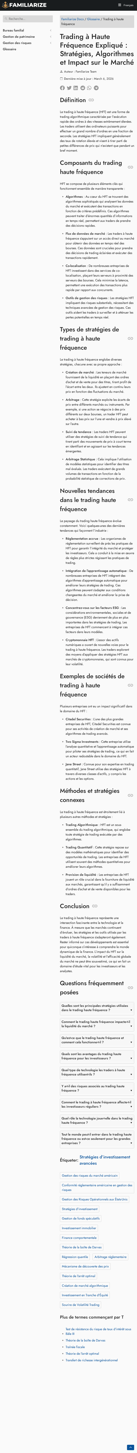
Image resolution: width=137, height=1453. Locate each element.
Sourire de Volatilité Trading (80, 1304)
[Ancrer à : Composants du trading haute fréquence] (130, 167)
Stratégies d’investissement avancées (105, 1160)
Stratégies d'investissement (79, 1209)
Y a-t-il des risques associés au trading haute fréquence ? (93, 1088)
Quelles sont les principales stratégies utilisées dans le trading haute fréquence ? (95, 1007)
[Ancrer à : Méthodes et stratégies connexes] (130, 795)
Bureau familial (13, 30)
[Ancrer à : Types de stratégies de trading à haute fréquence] (130, 339)
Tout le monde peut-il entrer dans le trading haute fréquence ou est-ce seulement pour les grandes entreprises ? (97, 1138)
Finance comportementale (79, 1237)
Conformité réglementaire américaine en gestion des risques (97, 1187)
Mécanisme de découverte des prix (85, 1266)
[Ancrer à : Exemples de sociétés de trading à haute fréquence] (130, 685)
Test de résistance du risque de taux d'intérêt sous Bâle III (98, 1331)
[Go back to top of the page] (130, 1447)
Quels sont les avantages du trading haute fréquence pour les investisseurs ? (91, 1056)
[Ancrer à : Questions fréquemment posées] (130, 988)
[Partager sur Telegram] (97, 87)
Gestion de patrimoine (19, 36)
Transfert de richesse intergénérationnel (92, 1360)
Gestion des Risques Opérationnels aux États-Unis (94, 1199)
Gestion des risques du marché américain (90, 1175)
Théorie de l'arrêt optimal (78, 1276)
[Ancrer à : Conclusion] (95, 906)
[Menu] (119, 5)
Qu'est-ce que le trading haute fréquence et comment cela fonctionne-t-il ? (93, 1040)
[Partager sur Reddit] (83, 87)
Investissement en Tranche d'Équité (85, 1295)
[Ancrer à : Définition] (91, 100)
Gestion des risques (17, 43)
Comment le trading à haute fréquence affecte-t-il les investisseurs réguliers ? (96, 1104)
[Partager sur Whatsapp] (90, 87)
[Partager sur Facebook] (63, 87)
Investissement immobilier (79, 1228)
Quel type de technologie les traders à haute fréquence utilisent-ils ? (93, 1072)
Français (128, 5)
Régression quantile (75, 1257)
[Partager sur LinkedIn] (76, 87)
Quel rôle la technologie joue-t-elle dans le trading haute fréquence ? (97, 1120)
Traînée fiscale (75, 1347)
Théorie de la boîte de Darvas (82, 1247)
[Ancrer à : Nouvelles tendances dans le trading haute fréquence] (130, 500)
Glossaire (9, 49)
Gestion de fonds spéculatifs (81, 1218)
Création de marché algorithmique (85, 1285)
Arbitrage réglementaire (110, 1257)
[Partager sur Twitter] (70, 87)
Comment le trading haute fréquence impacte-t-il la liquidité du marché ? (96, 1023)
